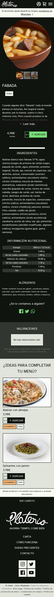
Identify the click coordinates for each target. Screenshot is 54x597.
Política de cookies (32, 588)
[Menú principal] (50, 4)
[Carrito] (44, 4)
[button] (16, 420)
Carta (27, 536)
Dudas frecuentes (27, 547)
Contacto (27, 553)
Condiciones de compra (31, 591)
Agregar (39, 134)
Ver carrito (27, 500)
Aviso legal (17, 588)
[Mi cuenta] (38, 4)
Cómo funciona (27, 542)
